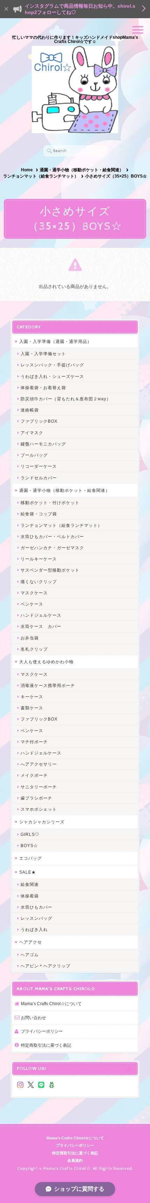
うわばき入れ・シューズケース (52, 376)
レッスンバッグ (36, 918)
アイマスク (32, 432)
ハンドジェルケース (41, 615)
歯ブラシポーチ (36, 798)
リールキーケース (39, 559)
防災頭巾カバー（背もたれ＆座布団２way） (66, 398)
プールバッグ (34, 455)
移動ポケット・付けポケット (50, 502)
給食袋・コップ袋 (39, 513)
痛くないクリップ (39, 581)
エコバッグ (30, 858)
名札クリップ (34, 649)
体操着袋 (30, 896)
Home (27, 169)
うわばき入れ (34, 929)
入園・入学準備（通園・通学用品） (55, 341)
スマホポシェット (39, 809)
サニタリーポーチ (39, 787)
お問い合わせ (33, 1017)
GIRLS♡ (30, 834)
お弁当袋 (30, 638)
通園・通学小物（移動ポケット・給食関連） (81, 169)
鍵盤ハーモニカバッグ (43, 444)
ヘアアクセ (30, 942)
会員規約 (75, 1160)
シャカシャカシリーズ (42, 821)
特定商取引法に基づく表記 (46, 1045)
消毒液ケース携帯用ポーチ (48, 685)
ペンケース (32, 604)
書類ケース (32, 708)
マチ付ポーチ (34, 741)
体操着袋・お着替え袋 (43, 387)
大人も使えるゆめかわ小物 (46, 661)
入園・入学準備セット (43, 353)
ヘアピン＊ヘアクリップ (45, 966)
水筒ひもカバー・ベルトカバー (52, 536)
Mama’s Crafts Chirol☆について (51, 1003)
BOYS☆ (29, 845)
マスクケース (34, 592)
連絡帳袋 (30, 410)
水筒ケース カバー (41, 626)
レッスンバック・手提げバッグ (52, 365)
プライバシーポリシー (42, 1031)
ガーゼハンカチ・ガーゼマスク (52, 547)
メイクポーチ (34, 775)
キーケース (32, 696)
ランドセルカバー (39, 477)
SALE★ (27, 872)
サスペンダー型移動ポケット (50, 570)
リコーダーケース (39, 466)
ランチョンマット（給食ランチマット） (40, 176)
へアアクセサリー (39, 764)
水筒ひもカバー (36, 907)
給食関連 (30, 884)
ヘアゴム (30, 954)
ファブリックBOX (39, 421)
